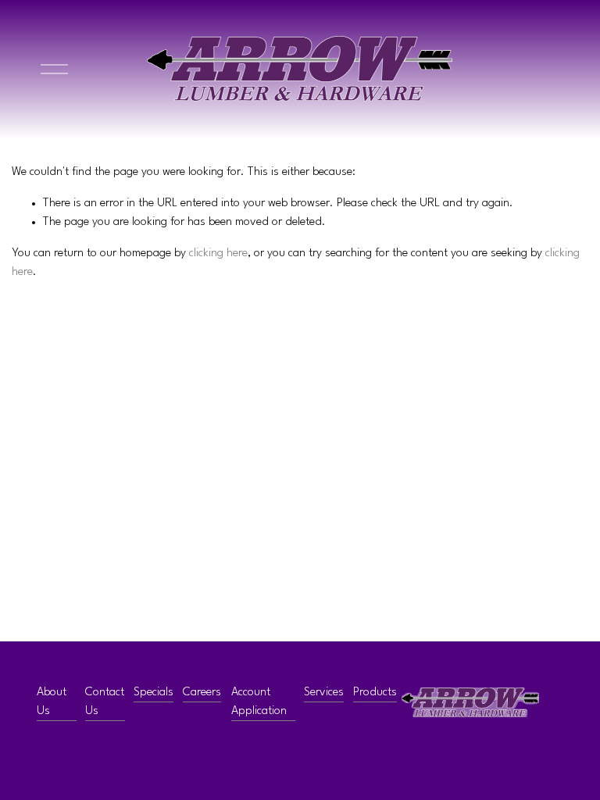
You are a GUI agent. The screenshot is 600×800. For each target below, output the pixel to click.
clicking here (218, 253)
